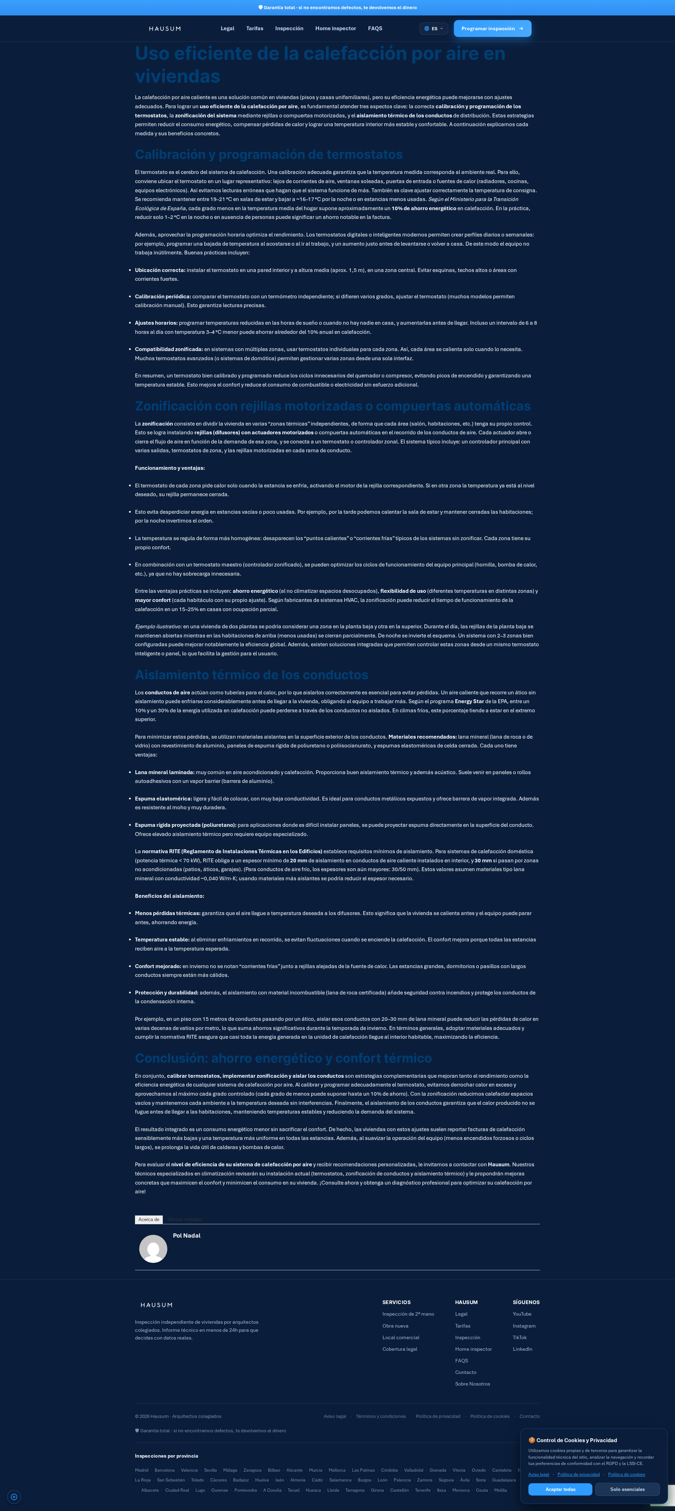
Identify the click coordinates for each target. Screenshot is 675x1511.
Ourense (219, 1490)
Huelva (262, 1480)
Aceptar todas (561, 1489)
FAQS (375, 28)
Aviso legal (335, 1416)
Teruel (294, 1490)
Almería (298, 1480)
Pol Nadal (186, 1235)
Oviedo (479, 1470)
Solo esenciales (627, 1489)
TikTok (520, 1337)
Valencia (189, 1470)
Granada (438, 1470)
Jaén (279, 1480)
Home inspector (335, 28)
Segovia (446, 1480)
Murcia (315, 1470)
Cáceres (218, 1480)
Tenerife (423, 1490)
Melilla (500, 1490)
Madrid (141, 1470)
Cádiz (317, 1480)
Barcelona (165, 1470)
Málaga (230, 1470)
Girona (377, 1490)
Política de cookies (490, 1416)
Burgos (364, 1480)
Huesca (313, 1490)
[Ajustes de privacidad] (14, 1497)
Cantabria (502, 1470)
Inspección (289, 28)
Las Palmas (363, 1470)
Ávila (465, 1480)
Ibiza (441, 1490)
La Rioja (143, 1480)
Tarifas (254, 28)
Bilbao (274, 1470)
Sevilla (210, 1470)
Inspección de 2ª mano (408, 1314)
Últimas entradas (185, 1219)
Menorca (461, 1490)
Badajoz (241, 1480)
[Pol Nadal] (153, 1249)
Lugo (200, 1490)
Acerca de (149, 1219)
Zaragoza (253, 1470)
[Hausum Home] (163, 28)
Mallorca (337, 1470)
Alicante (295, 1470)
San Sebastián (171, 1480)
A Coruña (272, 1490)
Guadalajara (504, 1480)
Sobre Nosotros (472, 1384)
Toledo (197, 1480)
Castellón (399, 1490)
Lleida (333, 1490)
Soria (481, 1480)
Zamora (424, 1480)
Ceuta (482, 1490)
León (382, 1480)
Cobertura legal (399, 1349)
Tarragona (355, 1490)
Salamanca (340, 1480)
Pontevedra (245, 1490)
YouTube (522, 1314)
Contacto (465, 1372)
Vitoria (459, 1470)
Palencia (402, 1480)
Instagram (524, 1326)
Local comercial (400, 1337)
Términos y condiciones (381, 1416)
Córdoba (389, 1470)
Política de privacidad (438, 1416)
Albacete (150, 1490)
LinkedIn (522, 1349)
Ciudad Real (177, 1490)
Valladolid (413, 1470)
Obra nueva (395, 1326)
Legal (227, 28)
